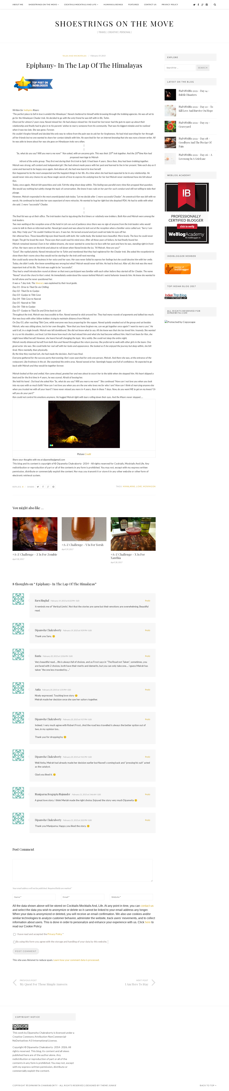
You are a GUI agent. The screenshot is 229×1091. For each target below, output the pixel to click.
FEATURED (133, 4)
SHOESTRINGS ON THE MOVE (43, 4)
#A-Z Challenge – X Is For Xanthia (128, 556)
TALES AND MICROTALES (74, 56)
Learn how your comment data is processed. (76, 960)
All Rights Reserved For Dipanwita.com (184, 312)
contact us (147, 905)
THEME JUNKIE (108, 1085)
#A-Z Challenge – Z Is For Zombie (35, 554)
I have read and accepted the (40, 934)
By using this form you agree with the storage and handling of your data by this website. (62, 941)
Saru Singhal (42, 600)
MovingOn (149, 486)
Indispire (28, 110)
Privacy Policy (55, 934)
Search (203, 67)
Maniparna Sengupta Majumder (52, 794)
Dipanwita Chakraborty (48, 630)
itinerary (40, 283)
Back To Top (207, 1085)
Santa (38, 656)
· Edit (77, 601)
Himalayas (129, 486)
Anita (38, 689)
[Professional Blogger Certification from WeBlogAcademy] (187, 243)
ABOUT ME (18, 4)
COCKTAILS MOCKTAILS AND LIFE (80, 4)
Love (139, 486)
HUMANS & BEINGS (113, 4)
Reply (147, 600)
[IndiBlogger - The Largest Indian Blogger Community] (178, 273)
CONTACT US (150, 4)
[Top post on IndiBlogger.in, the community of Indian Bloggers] (34, 91)
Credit (88, 454)
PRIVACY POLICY (170, 4)
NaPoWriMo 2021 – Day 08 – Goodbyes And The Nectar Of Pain (195, 142)
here (148, 922)
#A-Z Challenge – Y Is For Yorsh (82, 544)
